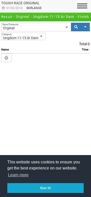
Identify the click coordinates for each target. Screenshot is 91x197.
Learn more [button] (18, 175)
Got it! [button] (45, 188)
